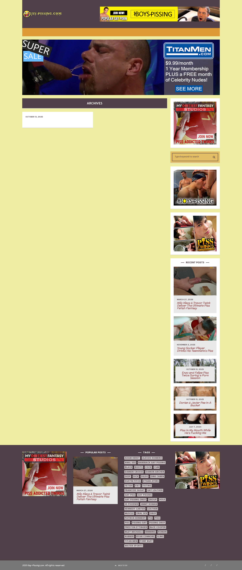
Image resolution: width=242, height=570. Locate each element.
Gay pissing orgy (135, 499)
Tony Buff (146, 541)
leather (153, 508)
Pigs (157, 518)
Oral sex (141, 513)
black (128, 467)
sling (160, 536)
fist (137, 485)
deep (128, 476)
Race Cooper (158, 527)
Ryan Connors (145, 536)
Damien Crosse (134, 472)
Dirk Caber (157, 476)
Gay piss (130, 495)
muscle (129, 513)
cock (148, 467)
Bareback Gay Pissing (151, 462)
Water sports (134, 545)
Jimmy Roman (149, 504)
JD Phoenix (131, 504)
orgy (153, 513)
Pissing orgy (157, 522)
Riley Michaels (134, 532)
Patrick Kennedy (135, 518)
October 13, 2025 (34, 117)
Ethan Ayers (151, 481)
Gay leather (155, 490)
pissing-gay (139, 522)
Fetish (129, 485)
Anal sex (130, 462)
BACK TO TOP (122, 565)
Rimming (150, 532)
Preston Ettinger (136, 527)
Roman (162, 532)
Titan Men (131, 541)
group (153, 499)
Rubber (129, 536)
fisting (147, 485)
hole (162, 499)
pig (150, 518)
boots (139, 467)
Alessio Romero (152, 458)
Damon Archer (155, 472)
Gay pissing (145, 495)
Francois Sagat (135, 490)
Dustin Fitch (132, 481)
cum (156, 467)
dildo (144, 476)
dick (135, 476)
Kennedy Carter (135, 508)
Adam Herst (132, 458)
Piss (127, 522)
